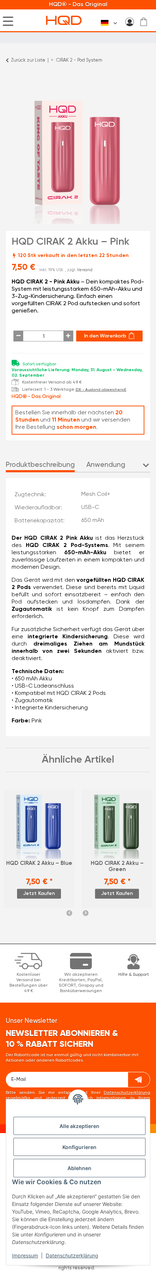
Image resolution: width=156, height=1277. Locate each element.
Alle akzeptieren (79, 1126)
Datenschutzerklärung (72, 1255)
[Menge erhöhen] (68, 336)
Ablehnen (79, 1168)
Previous (69, 913)
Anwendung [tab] (105, 464)
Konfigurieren (79, 1147)
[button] (129, 21)
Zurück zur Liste (28, 60)
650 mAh (92, 520)
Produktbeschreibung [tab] (40, 464)
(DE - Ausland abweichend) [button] (100, 389)
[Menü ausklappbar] (8, 21)
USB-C (90, 507)
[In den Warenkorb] (11, 82)
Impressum (25, 1255)
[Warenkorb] (143, 21)
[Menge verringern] (18, 336)
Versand (85, 270)
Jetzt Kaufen (39, 893)
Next (86, 913)
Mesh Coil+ (95, 494)
